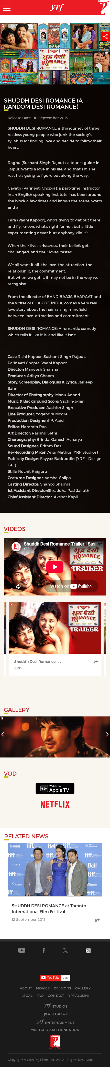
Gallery (83, 988)
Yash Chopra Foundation (55, 1030)
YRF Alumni (78, 996)
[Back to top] (94, 1062)
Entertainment (59, 1023)
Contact (56, 996)
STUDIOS (57, 1014)
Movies (43, 988)
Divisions (62, 988)
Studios (59, 1006)
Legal (26, 996)
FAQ (40, 996)
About (26, 988)
